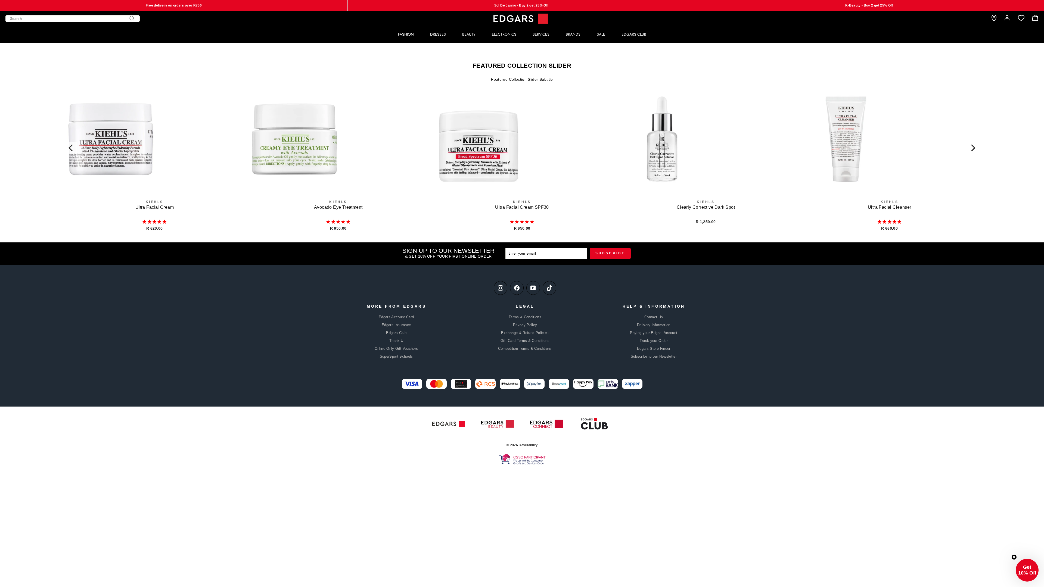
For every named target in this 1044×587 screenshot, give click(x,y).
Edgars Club (396, 333)
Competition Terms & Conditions (525, 348)
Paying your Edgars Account (653, 333)
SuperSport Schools (396, 356)
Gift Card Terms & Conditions (525, 341)
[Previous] (71, 148)
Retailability (528, 445)
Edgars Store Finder (653, 348)
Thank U (396, 341)
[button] (154, 222)
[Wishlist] (1021, 18)
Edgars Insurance (396, 325)
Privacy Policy (525, 325)
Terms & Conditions (525, 317)
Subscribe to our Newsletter (654, 356)
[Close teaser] (1014, 557)
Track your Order (654, 341)
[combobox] (72, 18)
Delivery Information (653, 325)
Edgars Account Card (396, 317)
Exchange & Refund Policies (525, 333)
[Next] (973, 148)
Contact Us (653, 317)
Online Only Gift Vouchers (396, 348)
